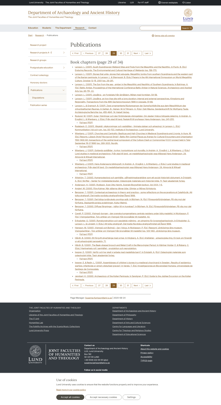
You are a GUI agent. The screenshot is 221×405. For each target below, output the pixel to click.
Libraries (122, 2)
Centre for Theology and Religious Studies (131, 330)
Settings (131, 397)
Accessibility (146, 357)
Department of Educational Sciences (129, 334)
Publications (36, 90)
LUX (132, 2)
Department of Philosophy (124, 315)
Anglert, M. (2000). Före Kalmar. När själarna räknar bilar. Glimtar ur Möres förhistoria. (115, 188)
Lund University (36, 2)
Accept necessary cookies (103, 397)
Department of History (122, 318)
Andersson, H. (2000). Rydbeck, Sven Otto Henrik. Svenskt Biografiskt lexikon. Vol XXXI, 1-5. (119, 184)
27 (99, 53)
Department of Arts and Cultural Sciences (131, 322)
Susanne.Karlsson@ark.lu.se (98, 298)
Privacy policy (147, 353)
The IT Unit (34, 318)
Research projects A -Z (41, 52)
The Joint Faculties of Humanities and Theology (67, 2)
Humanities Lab (36, 322)
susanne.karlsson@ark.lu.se (97, 363)
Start (30, 35)
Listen (188, 2)
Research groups (38, 60)
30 (121, 53)
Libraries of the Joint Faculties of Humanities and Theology (56, 315)
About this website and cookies (155, 349)
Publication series (38, 105)
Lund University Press (39, 330)
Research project (38, 45)
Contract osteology (39, 75)
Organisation (35, 311)
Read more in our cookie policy (71, 389)
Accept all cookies (70, 397)
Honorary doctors (38, 82)
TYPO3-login (146, 360)
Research (39, 35)
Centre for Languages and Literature (128, 326)
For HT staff (143, 2)
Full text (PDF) (86, 122)
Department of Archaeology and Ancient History (74, 12)
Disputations (38, 97)
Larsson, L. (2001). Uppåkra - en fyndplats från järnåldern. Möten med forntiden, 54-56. (116, 94)
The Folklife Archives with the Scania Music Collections (54, 326)
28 (106, 53)
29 (114, 53)
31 (128, 53)
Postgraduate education (41, 67)
